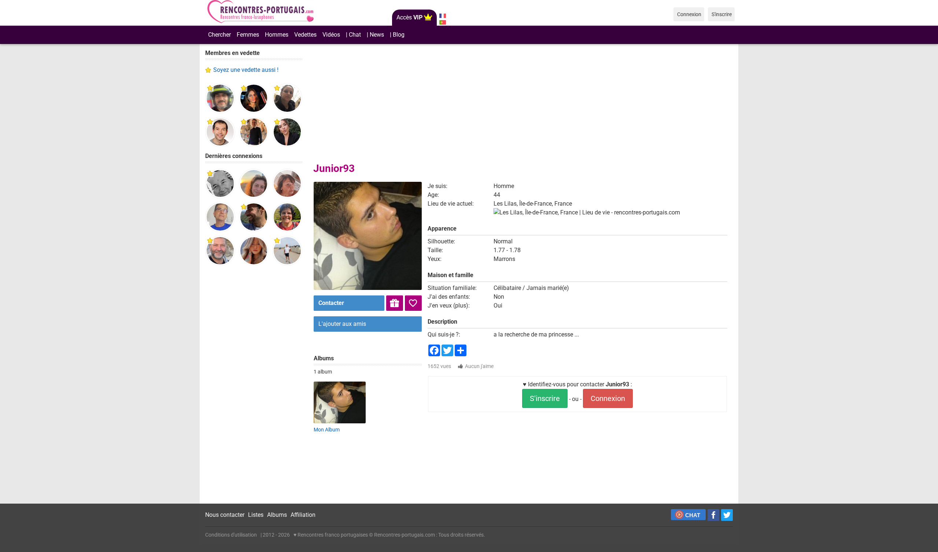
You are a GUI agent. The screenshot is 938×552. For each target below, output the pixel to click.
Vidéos (331, 34)
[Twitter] (727, 515)
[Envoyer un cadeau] (394, 303)
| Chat (353, 34)
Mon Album (327, 430)
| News (375, 34)
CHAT (692, 515)
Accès (409, 17)
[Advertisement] (253, 385)
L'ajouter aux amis (342, 323)
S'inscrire (545, 398)
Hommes (276, 34)
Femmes (248, 34)
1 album (323, 372)
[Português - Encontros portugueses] (442, 22)
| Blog (397, 34)
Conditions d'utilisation (231, 535)
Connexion (608, 398)
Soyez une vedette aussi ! (245, 69)
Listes (255, 514)
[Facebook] (713, 515)
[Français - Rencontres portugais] (442, 15)
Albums (277, 514)
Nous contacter (224, 514)
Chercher (219, 34)
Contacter (331, 302)
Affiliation (303, 514)
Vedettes (305, 34)
